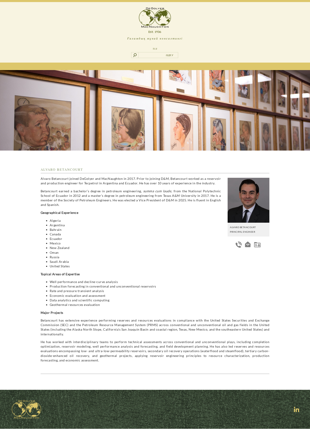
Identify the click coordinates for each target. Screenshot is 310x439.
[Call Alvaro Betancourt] (238, 244)
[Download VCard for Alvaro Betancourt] (257, 244)
